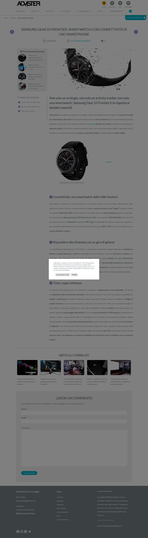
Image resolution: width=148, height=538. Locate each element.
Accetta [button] (74, 274)
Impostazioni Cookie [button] (63, 274)
